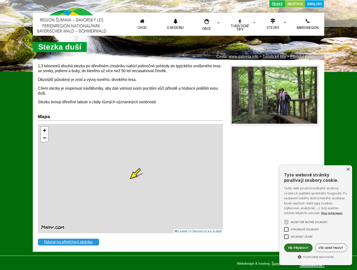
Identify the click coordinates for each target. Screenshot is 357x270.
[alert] (315, 215)
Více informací (332, 213)
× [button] (348, 169)
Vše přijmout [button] (298, 248)
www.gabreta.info (243, 56)
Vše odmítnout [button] (331, 248)
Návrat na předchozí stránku (68, 242)
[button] (315, 256)
